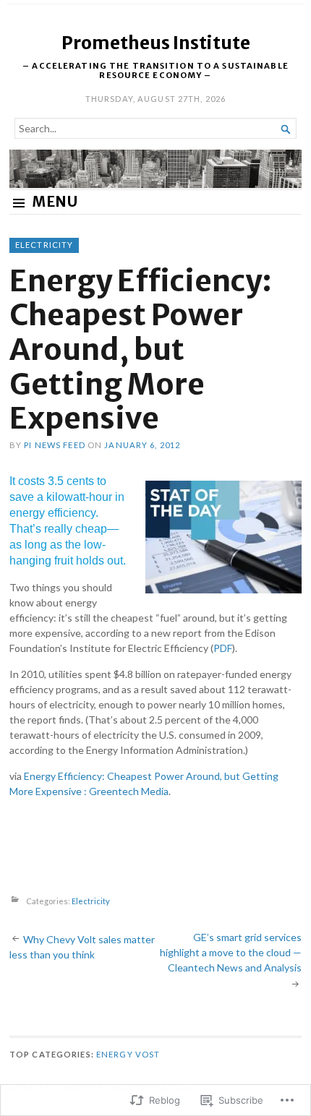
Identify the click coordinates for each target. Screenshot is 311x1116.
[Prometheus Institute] (155, 169)
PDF (222, 648)
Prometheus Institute (155, 43)
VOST (147, 1054)
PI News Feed (54, 445)
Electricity (44, 244)
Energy (114, 1054)
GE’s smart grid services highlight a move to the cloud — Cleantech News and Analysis (231, 952)
